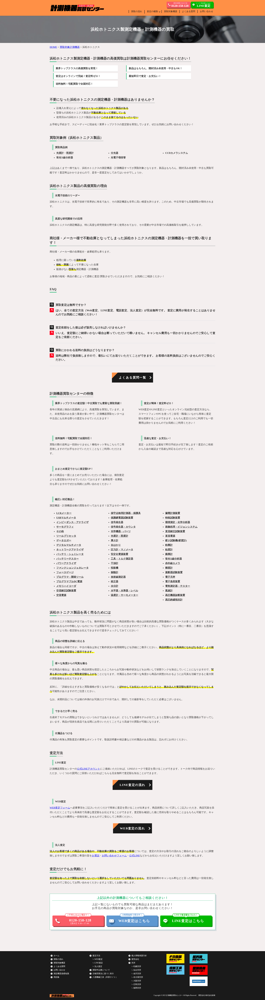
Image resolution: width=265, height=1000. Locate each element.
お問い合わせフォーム (114, 855)
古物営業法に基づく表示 (103, 974)
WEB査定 (98, 959)
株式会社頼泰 (210, 995)
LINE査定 (98, 963)
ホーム (56, 956)
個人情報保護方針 (139, 956)
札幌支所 (137, 966)
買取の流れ (136, 11)
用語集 (56, 977)
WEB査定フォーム (60, 807)
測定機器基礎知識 (61, 974)
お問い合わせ (206, 11)
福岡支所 (137, 988)
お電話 (95, 855)
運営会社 (135, 959)
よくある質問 (188, 11)
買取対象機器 (170, 11)
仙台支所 (137, 970)
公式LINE (134, 855)
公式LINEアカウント (88, 768)
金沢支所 (137, 974)
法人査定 (98, 966)
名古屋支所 (138, 977)
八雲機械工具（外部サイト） (105, 977)
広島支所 (137, 984)
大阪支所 (137, 981)
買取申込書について (101, 970)
